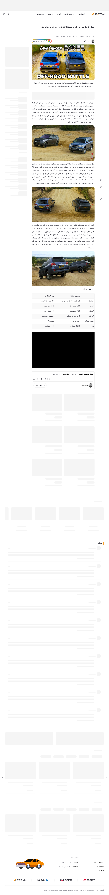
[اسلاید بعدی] (2, 778)
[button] (31, 864)
